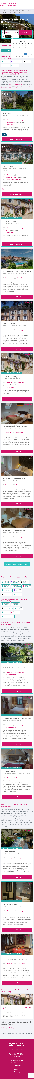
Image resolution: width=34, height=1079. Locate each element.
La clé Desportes (9, 852)
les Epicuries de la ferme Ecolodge (14, 530)
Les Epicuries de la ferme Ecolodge (15, 426)
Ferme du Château (9, 324)
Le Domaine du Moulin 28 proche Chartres (18, 271)
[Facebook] (17, 1072)
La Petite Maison (9, 771)
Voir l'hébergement (16, 139)
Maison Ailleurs (8, 113)
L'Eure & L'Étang (8, 166)
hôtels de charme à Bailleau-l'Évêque (16, 86)
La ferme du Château (10, 221)
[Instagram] (14, 1072)
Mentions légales (17, 1065)
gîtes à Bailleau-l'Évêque (15, 84)
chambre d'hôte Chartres (9, 115)
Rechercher (25, 32)
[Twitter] (19, 1072)
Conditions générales (17, 1060)
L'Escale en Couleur (10, 904)
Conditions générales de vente (17, 1062)
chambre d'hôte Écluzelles (10, 168)
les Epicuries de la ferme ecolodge (14, 478)
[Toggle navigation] (33, 3)
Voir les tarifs (16, 296)
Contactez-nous (17, 1069)
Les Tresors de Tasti (10, 666)
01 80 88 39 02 (18, 1054)
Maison (5, 957)
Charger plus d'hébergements (16, 564)
